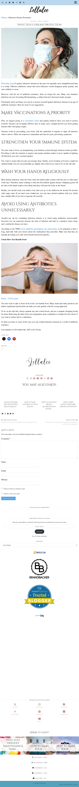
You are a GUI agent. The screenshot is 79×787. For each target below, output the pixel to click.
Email (3, 470)
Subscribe (39, 532)
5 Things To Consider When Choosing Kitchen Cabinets (61, 422)
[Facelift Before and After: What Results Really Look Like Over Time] (11, 394)
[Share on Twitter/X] (5, 414)
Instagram (40, 762)
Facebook (40, 768)
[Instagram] (6, 2)
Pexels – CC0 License (9, 298)
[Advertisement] (39, 636)
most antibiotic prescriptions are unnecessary (39, 228)
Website (4, 479)
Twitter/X (40, 757)
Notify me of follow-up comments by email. (14, 489)
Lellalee (42, 783)
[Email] (52, 378)
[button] (76, 2)
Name (3, 462)
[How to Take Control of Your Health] (30, 394)
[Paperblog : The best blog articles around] (39, 617)
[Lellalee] (39, 6)
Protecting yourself (8, 83)
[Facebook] (13, 2)
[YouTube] (38, 378)
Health (46, 21)
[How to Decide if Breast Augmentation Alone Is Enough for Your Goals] (49, 394)
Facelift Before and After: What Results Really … (11, 404)
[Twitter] (2, 2)
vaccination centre (32, 120)
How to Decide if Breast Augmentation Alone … (49, 405)
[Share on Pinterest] (8, 414)
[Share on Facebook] (2, 414)
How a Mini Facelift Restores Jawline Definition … (68, 405)
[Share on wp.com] (13, 414)
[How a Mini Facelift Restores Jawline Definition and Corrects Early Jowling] (68, 394)
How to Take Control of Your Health (30, 404)
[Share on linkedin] (10, 414)
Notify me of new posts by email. (12, 493)
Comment (6, 438)
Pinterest (40, 773)
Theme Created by (68, 784)
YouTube (40, 778)
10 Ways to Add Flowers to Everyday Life (19, 421)
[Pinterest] (9, 2)
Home (4, 17)
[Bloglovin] (16, 2)
